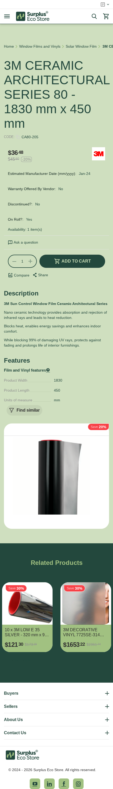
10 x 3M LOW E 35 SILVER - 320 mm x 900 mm (27, 632)
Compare (21, 275)
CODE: (9, 137)
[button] (40, 275)
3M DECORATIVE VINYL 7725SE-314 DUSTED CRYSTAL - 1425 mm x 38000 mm (83, 632)
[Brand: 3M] (98, 153)
